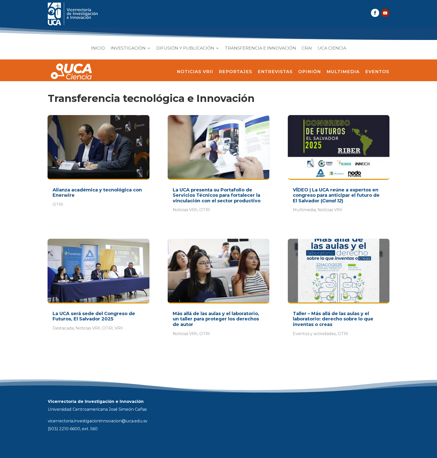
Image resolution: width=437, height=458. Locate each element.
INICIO (98, 48)
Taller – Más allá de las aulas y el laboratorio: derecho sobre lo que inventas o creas (333, 319)
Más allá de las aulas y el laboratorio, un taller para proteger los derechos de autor (216, 319)
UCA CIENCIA (332, 48)
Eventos (377, 71)
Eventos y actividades (314, 333)
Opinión (309, 71)
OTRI (58, 204)
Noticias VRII (195, 71)
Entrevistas (275, 71)
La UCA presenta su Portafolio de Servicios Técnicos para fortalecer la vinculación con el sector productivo (216, 195)
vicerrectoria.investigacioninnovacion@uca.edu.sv (97, 421)
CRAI (307, 48)
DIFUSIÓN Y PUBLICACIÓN (185, 48)
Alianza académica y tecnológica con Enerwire (97, 192)
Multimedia (343, 71)
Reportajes (235, 71)
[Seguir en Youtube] (385, 13)
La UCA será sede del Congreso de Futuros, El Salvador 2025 (94, 316)
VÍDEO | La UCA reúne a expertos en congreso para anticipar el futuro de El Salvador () (336, 195)
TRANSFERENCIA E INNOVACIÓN (260, 48)
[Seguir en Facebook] (375, 13)
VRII (119, 328)
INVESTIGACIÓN (128, 48)
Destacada (63, 328)
